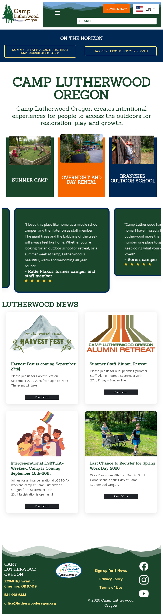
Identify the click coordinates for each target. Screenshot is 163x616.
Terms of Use (110, 587)
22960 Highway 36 (19, 581)
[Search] (152, 21)
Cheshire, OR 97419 (20, 586)
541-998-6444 (15, 594)
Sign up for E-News (111, 570)
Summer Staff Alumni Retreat (118, 363)
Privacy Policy (110, 579)
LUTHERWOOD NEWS (40, 304)
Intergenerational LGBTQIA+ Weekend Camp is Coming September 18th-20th (37, 468)
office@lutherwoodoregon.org (30, 603)
